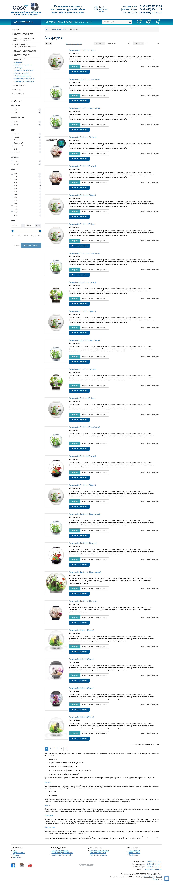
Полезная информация (98, 853)
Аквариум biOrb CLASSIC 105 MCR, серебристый (85, 572)
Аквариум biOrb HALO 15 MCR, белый (81, 630)
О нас (60, 22)
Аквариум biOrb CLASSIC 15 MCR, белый (82, 195)
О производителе (19, 853)
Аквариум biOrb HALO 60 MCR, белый (81, 717)
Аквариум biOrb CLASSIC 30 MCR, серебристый (84, 340)
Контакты (79, 22)
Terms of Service (157, 878)
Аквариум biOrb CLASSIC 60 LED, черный (82, 456)
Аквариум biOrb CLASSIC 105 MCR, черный (83, 601)
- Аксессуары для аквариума (23, 70)
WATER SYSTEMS (18, 94)
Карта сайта (17, 857)
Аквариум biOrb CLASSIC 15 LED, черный (82, 166)
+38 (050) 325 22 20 (151, 6)
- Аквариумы (18, 62)
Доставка (68, 22)
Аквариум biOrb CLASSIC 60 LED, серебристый (84, 427)
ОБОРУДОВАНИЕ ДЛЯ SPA (21, 55)
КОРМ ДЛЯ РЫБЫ (18, 90)
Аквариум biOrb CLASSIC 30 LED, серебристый (84, 253)
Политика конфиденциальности (62, 853)
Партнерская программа (98, 855)
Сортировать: (99, 43)
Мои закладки (133, 855)
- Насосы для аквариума (22, 73)
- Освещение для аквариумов (24, 81)
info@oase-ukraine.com (153, 869)
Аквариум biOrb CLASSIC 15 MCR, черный (82, 137)
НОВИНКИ (15, 30)
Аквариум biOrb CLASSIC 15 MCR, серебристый (84, 108)
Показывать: (139, 43)
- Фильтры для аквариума (22, 76)
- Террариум (18, 68)
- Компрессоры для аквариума (24, 79)
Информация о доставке (60, 851)
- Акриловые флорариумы (22, 65)
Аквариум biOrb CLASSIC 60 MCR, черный (82, 543)
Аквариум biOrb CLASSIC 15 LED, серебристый (84, 79)
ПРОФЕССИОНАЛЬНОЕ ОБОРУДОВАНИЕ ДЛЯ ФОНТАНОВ (23, 46)
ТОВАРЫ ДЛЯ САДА (19, 86)
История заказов (134, 853)
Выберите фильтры (31, 245)
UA (103, 11)
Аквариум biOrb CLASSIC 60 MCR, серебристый (84, 514)
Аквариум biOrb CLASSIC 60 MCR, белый (82, 485)
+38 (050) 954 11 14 (151, 9)
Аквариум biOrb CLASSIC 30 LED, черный (82, 282)
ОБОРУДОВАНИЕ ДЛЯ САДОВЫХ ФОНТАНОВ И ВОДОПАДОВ (23, 39)
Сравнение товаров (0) (74, 44)
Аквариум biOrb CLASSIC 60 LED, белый (82, 398)
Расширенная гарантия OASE (61, 855)
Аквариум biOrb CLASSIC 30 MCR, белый (82, 311)
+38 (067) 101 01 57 (151, 12)
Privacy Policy (148, 877)
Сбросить (16, 245)
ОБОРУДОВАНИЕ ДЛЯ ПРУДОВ (22, 34)
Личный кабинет (134, 851)
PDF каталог (50, 22)
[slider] (12, 231)
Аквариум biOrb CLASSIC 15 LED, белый (82, 50)
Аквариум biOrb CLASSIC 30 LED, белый (82, 224)
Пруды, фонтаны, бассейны (99, 851)
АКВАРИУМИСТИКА (19, 59)
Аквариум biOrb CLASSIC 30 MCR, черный (82, 369)
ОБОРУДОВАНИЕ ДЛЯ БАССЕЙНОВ (24, 51)
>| (65, 749)
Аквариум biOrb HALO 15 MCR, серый (81, 659)
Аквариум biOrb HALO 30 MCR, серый (81, 688)
